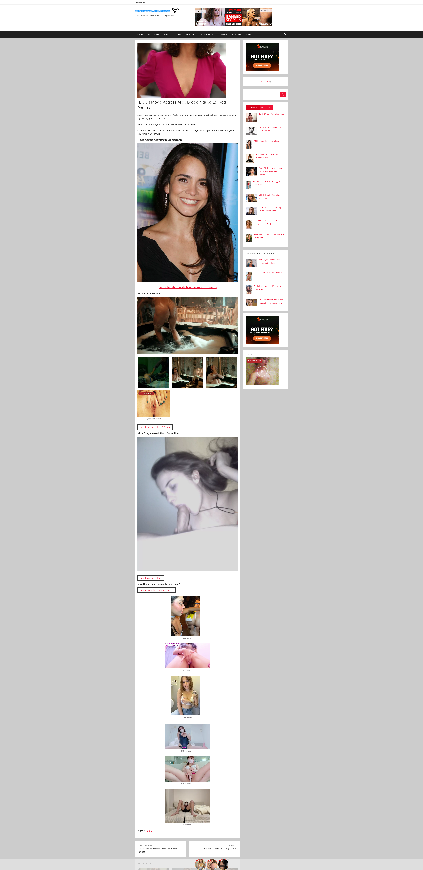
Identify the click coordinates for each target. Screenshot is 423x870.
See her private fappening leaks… (156, 590)
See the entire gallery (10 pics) (155, 427)
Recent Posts (266, 107)
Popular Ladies (252, 107)
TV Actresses (153, 34)
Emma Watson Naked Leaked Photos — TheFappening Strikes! (271, 171)
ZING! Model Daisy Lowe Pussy (267, 141)
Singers (177, 34)
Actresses (139, 34)
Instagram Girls (208, 34)
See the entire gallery (151, 578)
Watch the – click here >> (188, 287)
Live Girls (265, 81)
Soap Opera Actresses (241, 34)
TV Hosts (223, 34)
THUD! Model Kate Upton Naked (268, 273)
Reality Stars (191, 34)
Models (167, 34)
